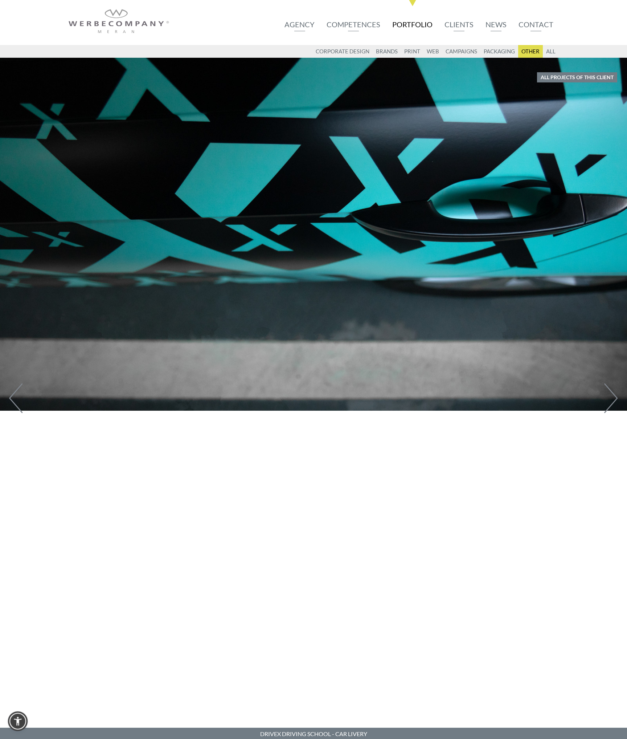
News (496, 24)
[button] (17, 721)
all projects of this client (577, 77)
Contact (536, 24)
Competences (353, 24)
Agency (299, 24)
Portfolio (412, 24)
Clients (459, 24)
